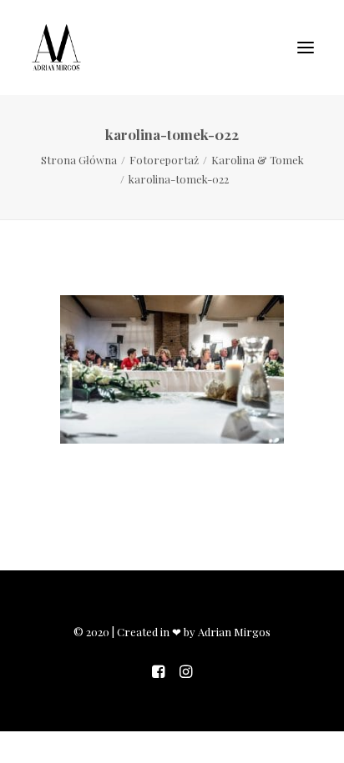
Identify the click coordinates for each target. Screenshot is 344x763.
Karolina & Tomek (257, 160)
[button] (305, 47)
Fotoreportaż (164, 160)
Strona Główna (79, 160)
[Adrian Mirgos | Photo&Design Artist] (56, 48)
